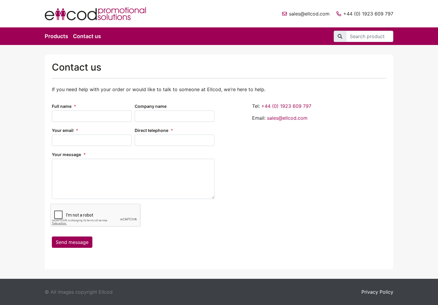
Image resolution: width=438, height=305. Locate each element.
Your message (69, 154)
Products (56, 36)
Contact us (87, 36)
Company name (151, 106)
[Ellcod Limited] (100, 13)
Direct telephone (154, 130)
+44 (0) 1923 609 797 (368, 14)
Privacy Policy (377, 292)
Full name (64, 106)
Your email (65, 130)
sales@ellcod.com (309, 14)
